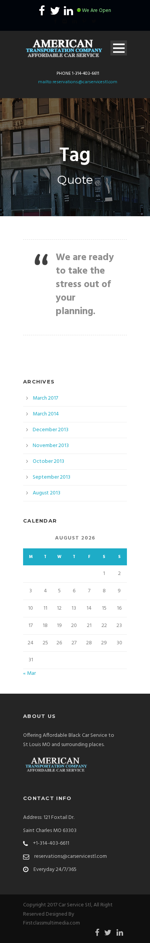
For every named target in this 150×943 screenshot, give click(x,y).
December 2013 (50, 429)
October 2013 (48, 461)
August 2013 (46, 493)
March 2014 (46, 414)
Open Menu (118, 47)
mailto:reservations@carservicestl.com (77, 82)
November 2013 (51, 445)
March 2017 (45, 398)
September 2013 (51, 477)
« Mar (29, 673)
